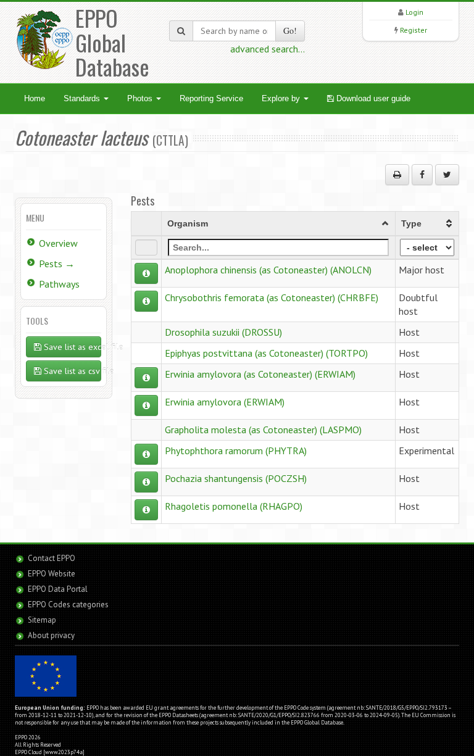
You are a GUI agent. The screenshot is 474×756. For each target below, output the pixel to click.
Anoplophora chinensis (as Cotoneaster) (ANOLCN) (268, 270)
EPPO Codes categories (68, 604)
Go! (290, 30)
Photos (141, 98)
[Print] (397, 174)
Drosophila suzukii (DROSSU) (223, 332)
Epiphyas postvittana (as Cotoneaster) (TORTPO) (266, 353)
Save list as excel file (71, 346)
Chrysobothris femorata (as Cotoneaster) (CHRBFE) (271, 297)
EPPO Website (51, 573)
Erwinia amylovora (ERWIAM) (225, 402)
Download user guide (372, 98)
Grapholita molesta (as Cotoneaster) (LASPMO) (263, 429)
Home (34, 98)
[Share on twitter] (447, 174)
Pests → (57, 263)
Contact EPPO (51, 558)
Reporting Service (211, 98)
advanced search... (267, 49)
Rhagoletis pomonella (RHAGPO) (233, 506)
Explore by (282, 98)
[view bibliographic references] (146, 273)
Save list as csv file (71, 370)
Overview (58, 243)
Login (414, 12)
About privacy (51, 635)
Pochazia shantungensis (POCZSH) (236, 478)
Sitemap (42, 620)
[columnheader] (278, 223)
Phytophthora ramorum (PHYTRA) (236, 450)
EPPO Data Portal (58, 589)
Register (413, 30)
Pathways (59, 284)
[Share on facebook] (422, 174)
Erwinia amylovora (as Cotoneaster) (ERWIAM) (260, 374)
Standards (83, 98)
